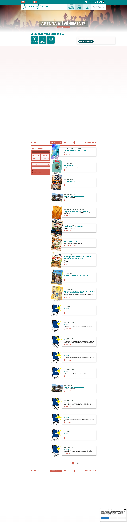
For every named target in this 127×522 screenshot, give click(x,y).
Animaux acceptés (37, 172)
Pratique (87, 8)
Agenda (79, 8)
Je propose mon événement (86, 41)
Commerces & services (71, 8)
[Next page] (77, 463)
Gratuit (35, 170)
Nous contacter (28, 1)
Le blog (37, 1)
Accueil (60, 27)
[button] (125, 509)
